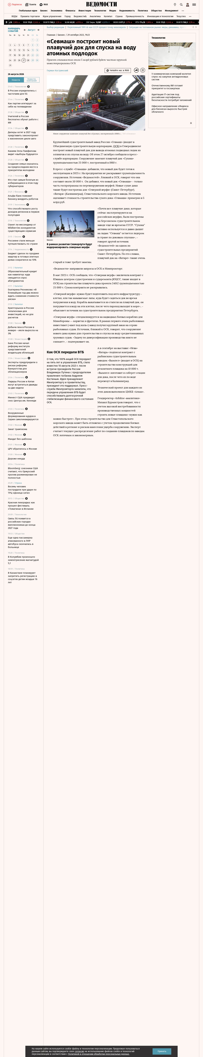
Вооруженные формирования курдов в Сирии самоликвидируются (23, 416)
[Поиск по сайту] (181, 4)
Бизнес (44, 10)
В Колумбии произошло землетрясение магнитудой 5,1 (23, 560)
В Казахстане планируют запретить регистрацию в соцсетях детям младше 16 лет (22, 577)
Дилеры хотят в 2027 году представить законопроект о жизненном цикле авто (23, 135)
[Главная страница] (101, 4)
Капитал (108, 16)
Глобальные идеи (28, 10)
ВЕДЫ (14, 16)
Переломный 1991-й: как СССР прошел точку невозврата (96, 27)
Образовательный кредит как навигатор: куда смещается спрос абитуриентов (22, 276)
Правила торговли (30, 16)
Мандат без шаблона (20, 439)
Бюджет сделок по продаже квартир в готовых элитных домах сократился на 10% (23, 256)
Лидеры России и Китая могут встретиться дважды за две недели (22, 384)
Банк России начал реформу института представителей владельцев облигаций (21, 348)
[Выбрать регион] (175, 4)
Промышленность (135, 16)
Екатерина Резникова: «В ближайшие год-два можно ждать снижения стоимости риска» (23, 294)
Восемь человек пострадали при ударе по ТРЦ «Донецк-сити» (22, 489)
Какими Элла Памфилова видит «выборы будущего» (23, 153)
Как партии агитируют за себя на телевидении (22, 105)
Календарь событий (14, 29)
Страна (119, 16)
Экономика (56, 10)
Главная (51, 35)
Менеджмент (171, 10)
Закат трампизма (17, 429)
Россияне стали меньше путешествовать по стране (23, 242)
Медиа (112, 10)
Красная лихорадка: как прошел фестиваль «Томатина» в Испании (21, 505)
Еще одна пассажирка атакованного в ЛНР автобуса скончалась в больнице (20, 542)
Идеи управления (52, 16)
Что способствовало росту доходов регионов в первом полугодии (23, 211)
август (31, 29)
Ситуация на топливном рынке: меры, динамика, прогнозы (159, 27)
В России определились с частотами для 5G (22, 92)
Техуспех (181, 16)
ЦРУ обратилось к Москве (22, 448)
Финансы (70, 10)
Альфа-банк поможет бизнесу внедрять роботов (23, 197)
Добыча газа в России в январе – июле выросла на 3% (23, 330)
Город (68, 16)
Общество (156, 10)
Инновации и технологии (160, 16)
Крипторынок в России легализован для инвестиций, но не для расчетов (21, 313)
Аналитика (95, 16)
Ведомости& (80, 16)
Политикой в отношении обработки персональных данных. (98, 1054)
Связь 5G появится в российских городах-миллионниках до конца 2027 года (21, 523)
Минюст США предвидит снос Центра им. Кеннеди (22, 399)
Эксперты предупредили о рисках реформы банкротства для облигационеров (22, 367)
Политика (143, 10)
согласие (79, 1051)
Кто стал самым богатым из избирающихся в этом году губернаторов (23, 183)
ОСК (116, 146)
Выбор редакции (55, 27)
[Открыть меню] (194, 4)
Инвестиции (85, 10)
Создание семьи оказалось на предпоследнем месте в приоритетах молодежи (23, 167)
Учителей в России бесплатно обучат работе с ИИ (23, 119)
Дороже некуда (16, 458)
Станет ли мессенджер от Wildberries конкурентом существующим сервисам (22, 227)
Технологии (100, 10)
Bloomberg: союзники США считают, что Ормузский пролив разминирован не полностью (23, 473)
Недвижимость (127, 10)
